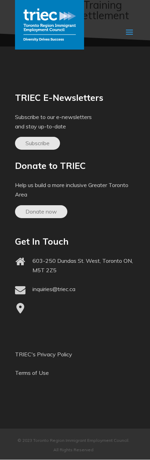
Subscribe (37, 143)
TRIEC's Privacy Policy (43, 354)
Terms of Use (32, 372)
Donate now (41, 211)
